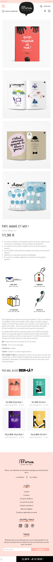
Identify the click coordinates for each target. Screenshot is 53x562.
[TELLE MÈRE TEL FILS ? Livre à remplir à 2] (38, 419)
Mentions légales (26, 509)
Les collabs (33, 477)
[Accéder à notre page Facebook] (26, 526)
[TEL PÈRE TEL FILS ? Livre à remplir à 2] (38, 387)
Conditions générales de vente (26, 512)
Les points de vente (26, 502)
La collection (20, 477)
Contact (26, 492)
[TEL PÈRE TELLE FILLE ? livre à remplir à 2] (14, 387)
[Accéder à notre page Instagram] (20, 526)
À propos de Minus (26, 498)
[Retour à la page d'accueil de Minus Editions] (26, 9)
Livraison (26, 495)
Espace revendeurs (26, 505)
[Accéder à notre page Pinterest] (32, 526)
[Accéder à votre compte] (44, 10)
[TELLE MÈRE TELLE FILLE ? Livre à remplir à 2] (14, 419)
